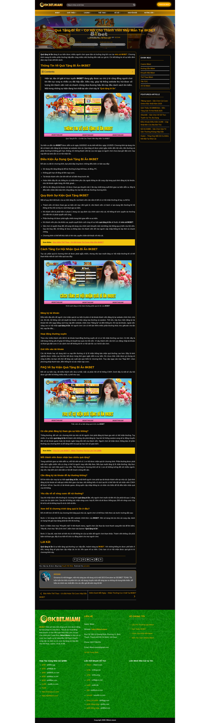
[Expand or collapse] (132, 72)
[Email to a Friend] (83, 559)
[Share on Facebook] (75, 559)
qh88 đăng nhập (93, 704)
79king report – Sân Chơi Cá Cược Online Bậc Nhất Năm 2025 (154, 102)
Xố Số (116, 13)
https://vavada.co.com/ (50, 692)
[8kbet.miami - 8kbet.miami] (51, 5)
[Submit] (134, 5)
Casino (87, 13)
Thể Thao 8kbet (147, 77)
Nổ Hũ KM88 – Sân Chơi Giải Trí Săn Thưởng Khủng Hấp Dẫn (153, 130)
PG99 (44, 688)
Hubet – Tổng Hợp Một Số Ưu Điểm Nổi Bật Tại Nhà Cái (155, 137)
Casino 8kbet (146, 64)
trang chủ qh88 (92, 700)
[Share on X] (79, 559)
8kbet (57, 13)
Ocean (117, 37)
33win (89, 665)
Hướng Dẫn (148, 13)
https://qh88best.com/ (50, 696)
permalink (86, 566)
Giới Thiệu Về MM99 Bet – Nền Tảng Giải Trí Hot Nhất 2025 (153, 109)
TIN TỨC (144, 81)
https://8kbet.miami (99, 629)
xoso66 (89, 695)
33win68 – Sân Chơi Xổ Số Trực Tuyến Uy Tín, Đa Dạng (153, 116)
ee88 (88, 685)
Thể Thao (102, 13)
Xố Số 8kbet (145, 86)
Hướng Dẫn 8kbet (148, 68)
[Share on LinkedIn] (96, 559)
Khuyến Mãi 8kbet (105, 26)
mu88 (44, 684)
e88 (88, 690)
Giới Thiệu (71, 13)
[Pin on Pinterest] (88, 559)
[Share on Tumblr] (101, 559)
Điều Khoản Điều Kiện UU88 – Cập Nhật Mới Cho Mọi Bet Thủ (154, 123)
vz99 (88, 680)
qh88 (44, 665)
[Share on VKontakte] (92, 559)
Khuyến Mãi (132, 13)
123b (88, 670)
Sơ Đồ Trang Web (91, 652)
